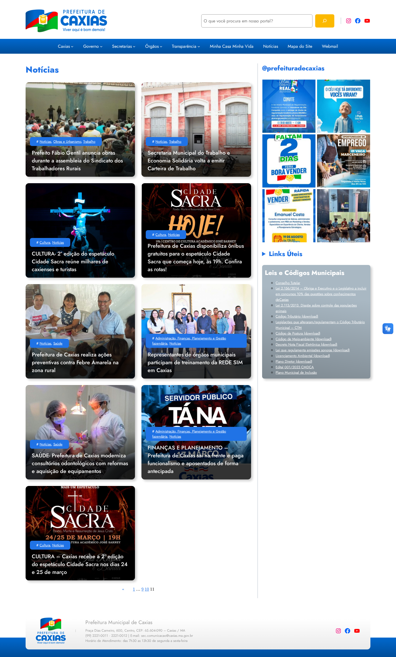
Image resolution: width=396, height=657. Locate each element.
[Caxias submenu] (72, 46)
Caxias (64, 46)
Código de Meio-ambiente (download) (304, 339)
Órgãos (152, 46)
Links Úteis (285, 253)
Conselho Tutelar (288, 282)
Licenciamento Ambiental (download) (303, 355)
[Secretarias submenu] (134, 46)
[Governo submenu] (101, 46)
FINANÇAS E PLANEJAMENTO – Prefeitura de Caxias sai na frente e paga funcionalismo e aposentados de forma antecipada (196, 459)
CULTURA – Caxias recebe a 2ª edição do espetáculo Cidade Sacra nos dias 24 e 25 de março (80, 564)
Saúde (57, 343)
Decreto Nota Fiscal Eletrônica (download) (306, 344)
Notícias (45, 141)
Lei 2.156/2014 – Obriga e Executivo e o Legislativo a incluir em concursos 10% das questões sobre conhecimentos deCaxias (321, 294)
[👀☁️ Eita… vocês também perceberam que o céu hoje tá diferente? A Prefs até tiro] (344, 106)
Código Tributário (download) (297, 316)
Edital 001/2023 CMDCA (295, 367)
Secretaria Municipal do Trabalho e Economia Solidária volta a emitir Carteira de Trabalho (189, 160)
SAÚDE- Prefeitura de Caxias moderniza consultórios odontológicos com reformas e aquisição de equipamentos (80, 463)
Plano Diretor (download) (294, 361)
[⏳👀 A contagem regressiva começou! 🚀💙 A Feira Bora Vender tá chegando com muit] (289, 161)
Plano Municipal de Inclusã (295, 372)
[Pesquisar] (324, 21)
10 (147, 589)
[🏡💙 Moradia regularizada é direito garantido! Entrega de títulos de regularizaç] (289, 106)
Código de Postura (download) (298, 333)
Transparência (184, 46)
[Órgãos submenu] (161, 46)
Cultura (45, 242)
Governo (91, 46)
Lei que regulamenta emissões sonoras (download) (313, 350)
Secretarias (122, 46)
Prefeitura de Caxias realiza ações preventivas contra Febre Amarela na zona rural (75, 362)
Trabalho (89, 141)
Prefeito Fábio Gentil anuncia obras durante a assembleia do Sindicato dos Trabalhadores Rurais (77, 160)
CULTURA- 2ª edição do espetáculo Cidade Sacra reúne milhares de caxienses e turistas (73, 261)
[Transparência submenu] (198, 46)
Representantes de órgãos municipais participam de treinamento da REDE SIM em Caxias (195, 362)
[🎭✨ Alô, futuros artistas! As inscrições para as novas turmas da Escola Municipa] (344, 216)
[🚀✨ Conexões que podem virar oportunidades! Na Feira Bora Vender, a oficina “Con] (289, 216)
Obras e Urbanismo (67, 141)
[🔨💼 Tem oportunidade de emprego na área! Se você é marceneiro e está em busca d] (344, 161)
